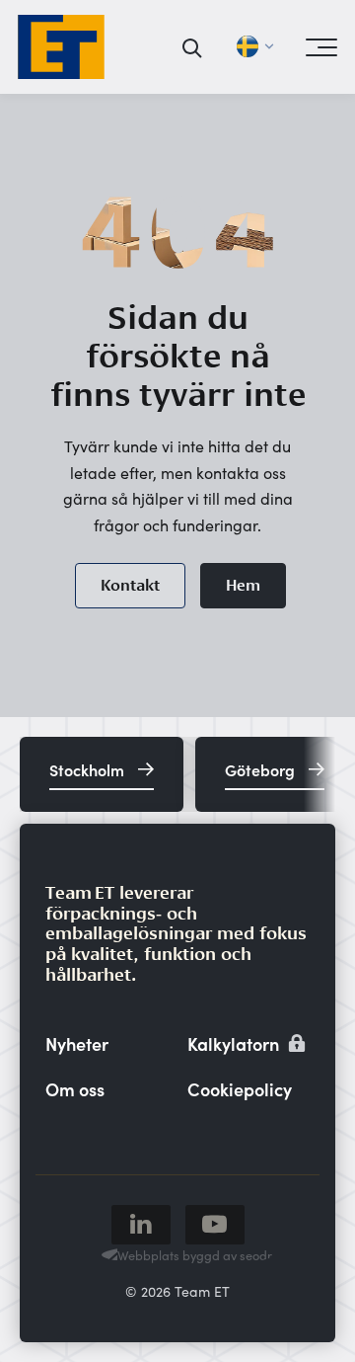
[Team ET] (61, 47)
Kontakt (130, 585)
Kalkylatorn (235, 1043)
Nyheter (76, 1043)
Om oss (75, 1089)
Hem (243, 585)
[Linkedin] (141, 1224)
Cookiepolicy (239, 1089)
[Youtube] (215, 1224)
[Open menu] (321, 47)
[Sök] (192, 47)
